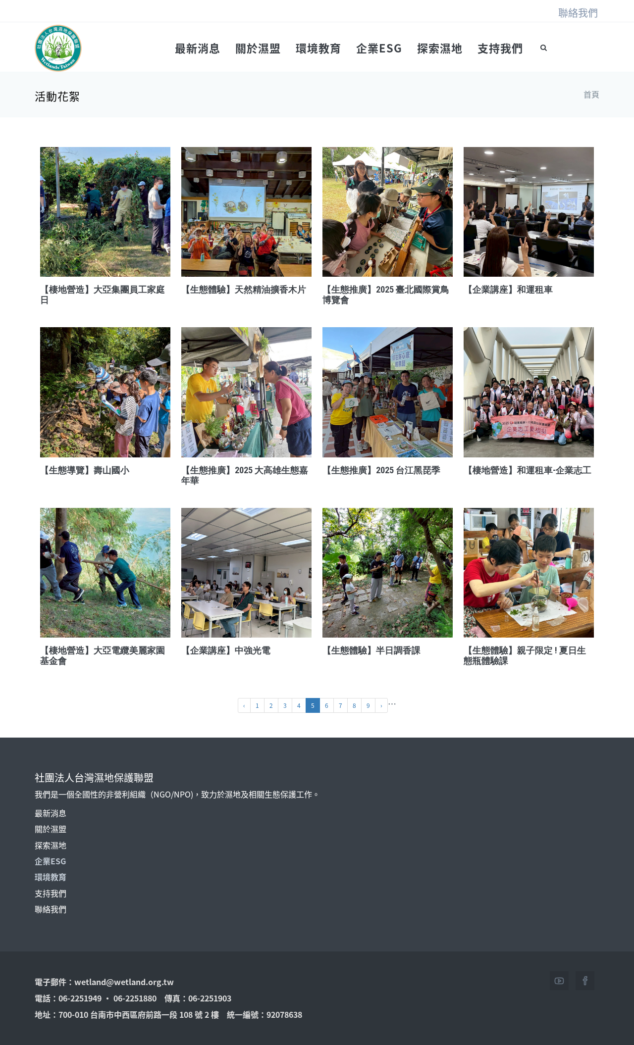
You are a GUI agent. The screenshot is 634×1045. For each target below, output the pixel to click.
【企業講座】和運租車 (508, 289)
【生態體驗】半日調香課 (371, 650)
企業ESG (379, 47)
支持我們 (500, 47)
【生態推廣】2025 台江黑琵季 (381, 470)
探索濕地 (440, 47)
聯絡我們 (578, 12)
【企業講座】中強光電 (225, 650)
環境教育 (318, 47)
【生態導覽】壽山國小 (84, 470)
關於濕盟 (258, 47)
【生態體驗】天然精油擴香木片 (243, 289)
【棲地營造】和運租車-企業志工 (527, 470)
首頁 (591, 94)
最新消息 (197, 47)
